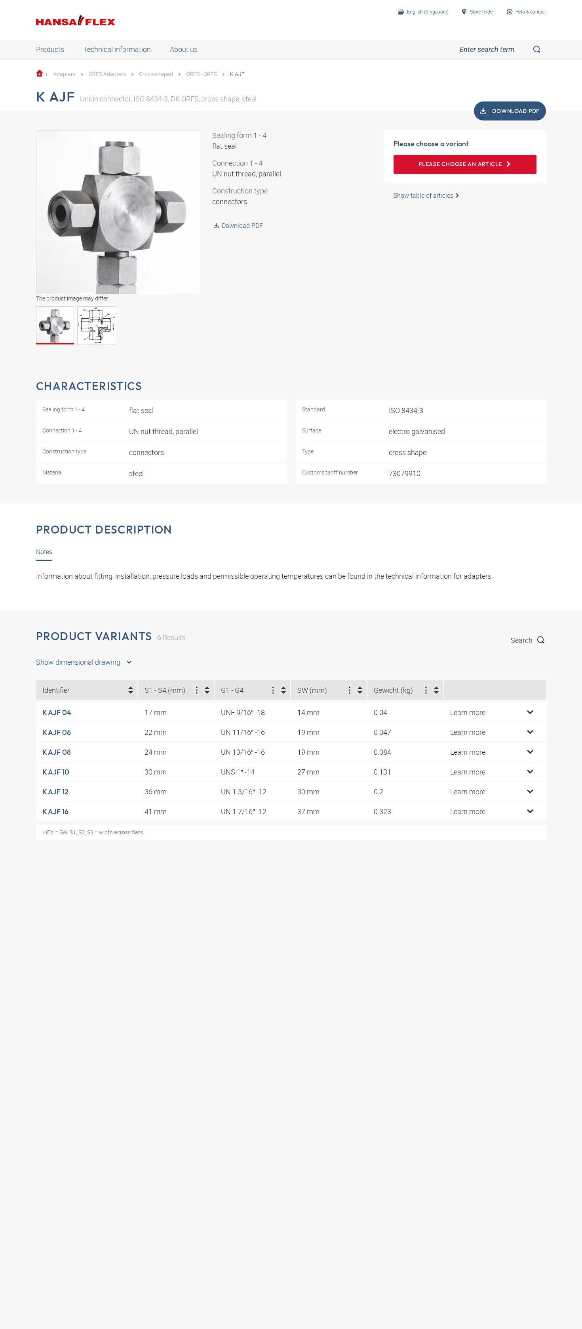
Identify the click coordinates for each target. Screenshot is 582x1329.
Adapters (64, 74)
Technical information (117, 49)
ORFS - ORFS (201, 74)
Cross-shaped (156, 74)
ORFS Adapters (107, 74)
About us (184, 49)
